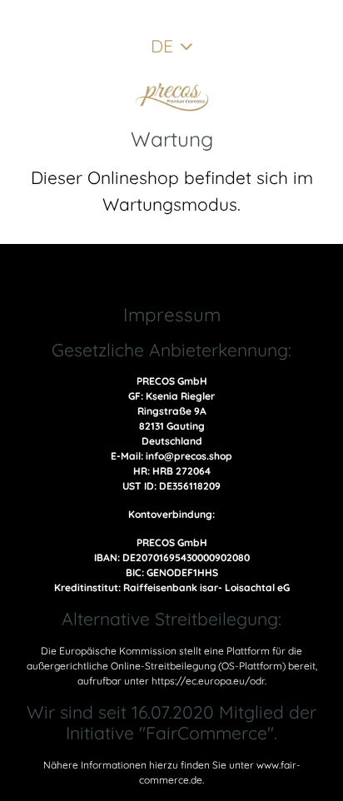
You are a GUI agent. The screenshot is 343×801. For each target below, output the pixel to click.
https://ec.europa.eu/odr (208, 680)
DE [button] (162, 46)
